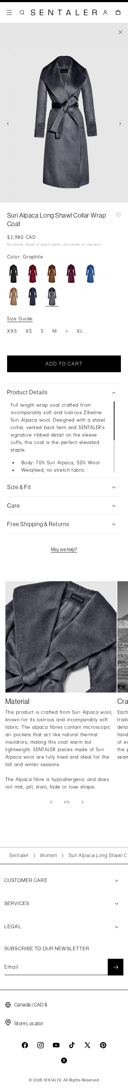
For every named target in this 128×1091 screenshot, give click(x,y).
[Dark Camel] (13, 296)
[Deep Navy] (32, 296)
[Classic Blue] (90, 274)
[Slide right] (120, 124)
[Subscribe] (115, 967)
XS (29, 331)
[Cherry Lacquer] (71, 274)
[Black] (13, 274)
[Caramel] (52, 274)
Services (16, 903)
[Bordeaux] (32, 274)
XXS (12, 331)
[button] (9, 12)
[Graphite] (52, 296)
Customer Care (26, 880)
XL (80, 331)
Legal (13, 926)
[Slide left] (8, 124)
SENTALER (53, 1080)
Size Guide (20, 319)
